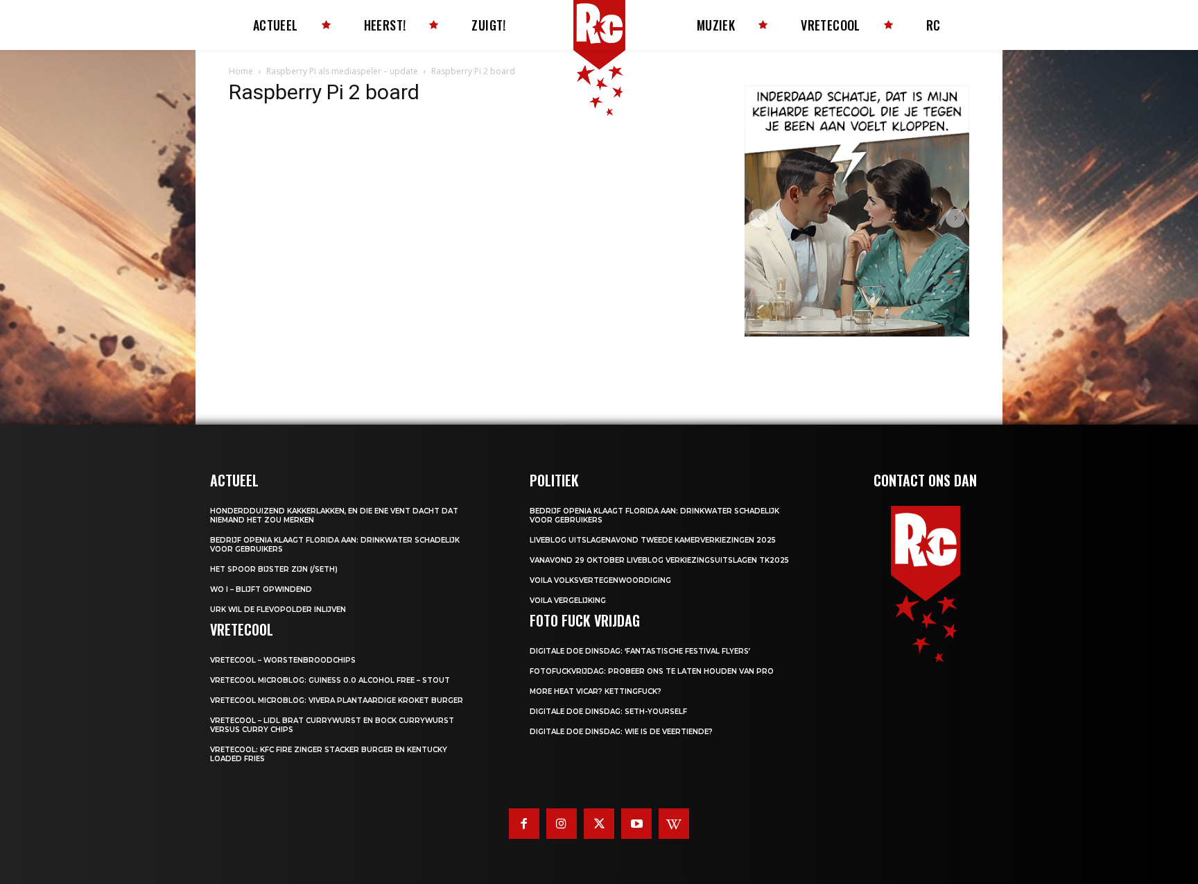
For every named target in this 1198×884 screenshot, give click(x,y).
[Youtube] (636, 823)
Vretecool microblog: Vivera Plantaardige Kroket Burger (336, 700)
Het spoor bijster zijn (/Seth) (274, 569)
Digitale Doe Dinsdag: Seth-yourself (608, 711)
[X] (599, 823)
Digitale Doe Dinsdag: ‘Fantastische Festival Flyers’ (640, 651)
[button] (758, 218)
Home (241, 71)
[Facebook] (524, 823)
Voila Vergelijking (568, 600)
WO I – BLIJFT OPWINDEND (261, 589)
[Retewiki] (674, 823)
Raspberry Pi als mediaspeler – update (342, 71)
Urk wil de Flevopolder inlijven (278, 609)
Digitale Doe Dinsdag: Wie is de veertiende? (621, 731)
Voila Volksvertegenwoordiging (600, 580)
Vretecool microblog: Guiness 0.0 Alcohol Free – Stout (330, 680)
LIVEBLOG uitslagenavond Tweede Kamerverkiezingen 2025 (653, 540)
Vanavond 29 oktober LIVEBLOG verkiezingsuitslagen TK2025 (659, 560)
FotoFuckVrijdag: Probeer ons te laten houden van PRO (652, 671)
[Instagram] (561, 823)
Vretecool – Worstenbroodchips (283, 660)
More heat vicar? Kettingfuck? (595, 691)
